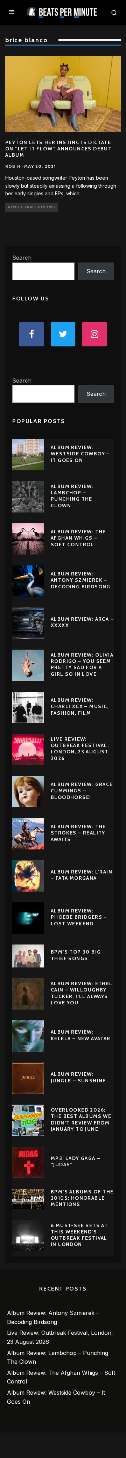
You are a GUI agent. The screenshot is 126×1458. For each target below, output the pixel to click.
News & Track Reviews (31, 207)
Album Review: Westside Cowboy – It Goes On (80, 453)
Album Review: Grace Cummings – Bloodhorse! (82, 790)
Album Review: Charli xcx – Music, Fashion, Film (80, 706)
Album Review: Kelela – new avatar (81, 1035)
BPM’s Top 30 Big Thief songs (76, 955)
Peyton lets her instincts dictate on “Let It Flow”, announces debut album (58, 148)
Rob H (13, 166)
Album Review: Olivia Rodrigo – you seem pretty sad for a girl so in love (82, 664)
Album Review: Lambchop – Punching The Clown (72, 496)
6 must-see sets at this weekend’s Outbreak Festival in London (79, 1235)
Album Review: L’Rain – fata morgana (81, 875)
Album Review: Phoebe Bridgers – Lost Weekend (79, 917)
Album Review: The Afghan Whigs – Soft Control (78, 537)
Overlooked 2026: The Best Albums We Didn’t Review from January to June (81, 1119)
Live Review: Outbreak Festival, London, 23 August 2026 (80, 748)
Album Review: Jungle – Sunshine (78, 1077)
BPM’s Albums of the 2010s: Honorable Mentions (82, 1198)
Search (21, 257)
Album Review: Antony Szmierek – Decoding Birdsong (81, 580)
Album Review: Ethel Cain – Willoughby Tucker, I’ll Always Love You (82, 993)
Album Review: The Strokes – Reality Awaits (78, 832)
